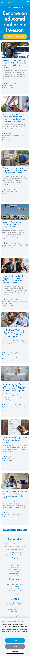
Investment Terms (15, 593)
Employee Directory (15, 573)
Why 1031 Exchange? (15, 569)
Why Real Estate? (15, 567)
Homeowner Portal (15, 595)
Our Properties (15, 571)
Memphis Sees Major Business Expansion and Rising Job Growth (12, 224)
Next (24, 529)
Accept (15, 640)
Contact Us (15, 575)
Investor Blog (15, 586)
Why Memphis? (15, 565)
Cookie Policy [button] (20, 631)
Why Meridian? (15, 563)
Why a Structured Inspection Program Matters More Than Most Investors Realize (14, 170)
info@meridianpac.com (15, 617)
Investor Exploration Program (15, 584)
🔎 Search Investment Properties (15, 549)
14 (21, 529)
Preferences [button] (5, 634)
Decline (15, 646)
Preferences (15, 651)
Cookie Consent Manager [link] (9, 621)
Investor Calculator (15, 588)
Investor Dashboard (15, 590)
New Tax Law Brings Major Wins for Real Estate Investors (14, 440)
